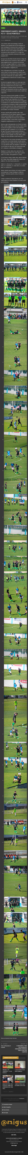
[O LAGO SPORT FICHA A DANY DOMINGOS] (20, 1064)
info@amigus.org (14, 1143)
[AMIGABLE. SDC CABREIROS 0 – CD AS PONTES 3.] (8, 1064)
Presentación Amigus (7, 1104)
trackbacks (21, 1098)
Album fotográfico (7, 1107)
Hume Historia (6, 1109)
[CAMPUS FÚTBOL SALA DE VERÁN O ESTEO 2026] (20, 1079)
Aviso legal (5, 1112)
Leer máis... (14, 1134)
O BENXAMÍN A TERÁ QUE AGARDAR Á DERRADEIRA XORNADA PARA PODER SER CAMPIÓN (21, 1049)
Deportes (5, 1067)
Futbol (3, 28)
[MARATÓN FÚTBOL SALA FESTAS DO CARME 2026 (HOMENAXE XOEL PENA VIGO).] (8, 1079)
